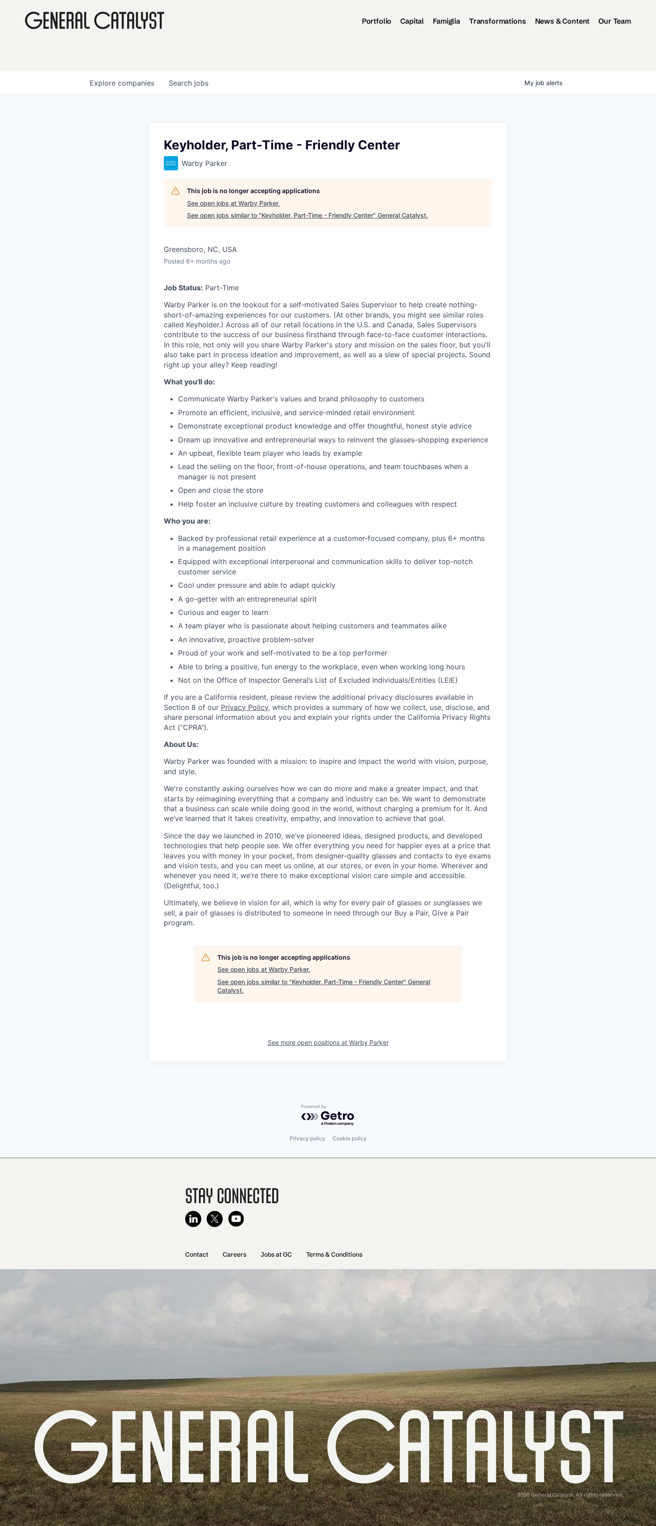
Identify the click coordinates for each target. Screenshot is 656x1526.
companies (122, 82)
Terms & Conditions (334, 1254)
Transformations (497, 20)
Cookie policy (349, 1138)
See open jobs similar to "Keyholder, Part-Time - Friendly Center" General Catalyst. (307, 215)
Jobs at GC (276, 1254)
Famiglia (446, 20)
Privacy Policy (244, 707)
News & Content (562, 20)
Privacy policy (307, 1138)
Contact (196, 1254)
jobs (188, 82)
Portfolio (377, 20)
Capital (412, 20)
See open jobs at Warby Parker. (233, 203)
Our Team (614, 20)
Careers (234, 1254)
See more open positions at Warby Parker (328, 1042)
